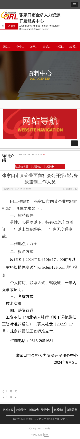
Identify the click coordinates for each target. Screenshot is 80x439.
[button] (74, 4)
